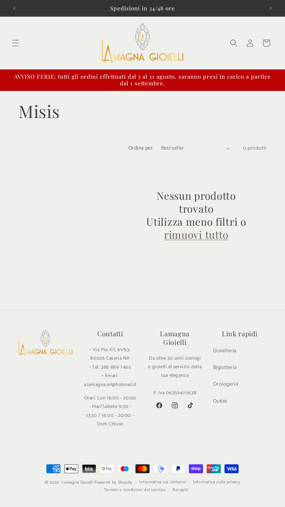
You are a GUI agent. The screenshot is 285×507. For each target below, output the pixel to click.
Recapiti (180, 490)
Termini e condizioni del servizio (135, 490)
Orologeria (226, 384)
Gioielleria (225, 351)
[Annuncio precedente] (14, 8)
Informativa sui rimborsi (162, 482)
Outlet (220, 401)
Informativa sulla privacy (216, 482)
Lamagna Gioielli (77, 482)
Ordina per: (140, 148)
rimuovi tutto (196, 234)
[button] (15, 43)
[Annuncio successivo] (270, 8)
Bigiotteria (225, 367)
